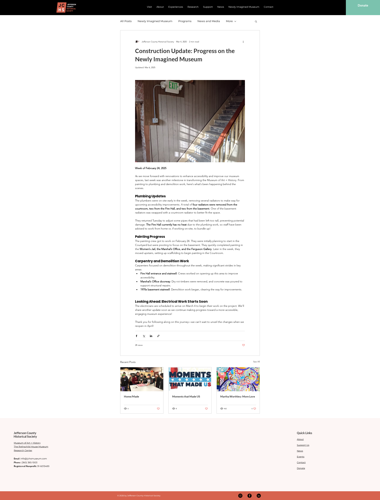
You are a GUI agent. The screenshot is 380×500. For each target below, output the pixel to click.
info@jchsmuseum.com (33, 458)
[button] (256, 21)
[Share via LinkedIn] (151, 336)
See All (256, 361)
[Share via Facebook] (136, 336)
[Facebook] (249, 496)
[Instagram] (240, 496)
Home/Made (131, 396)
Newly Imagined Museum (155, 21)
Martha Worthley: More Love (237, 396)
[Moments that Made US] (190, 379)
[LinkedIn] (259, 496)
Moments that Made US (186, 396)
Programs (184, 21)
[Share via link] (158, 336)
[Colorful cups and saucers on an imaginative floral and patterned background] (238, 379)
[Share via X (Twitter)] (143, 336)
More (229, 21)
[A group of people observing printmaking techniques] (141, 379)
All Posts (126, 21)
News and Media (208, 21)
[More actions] (243, 41)
